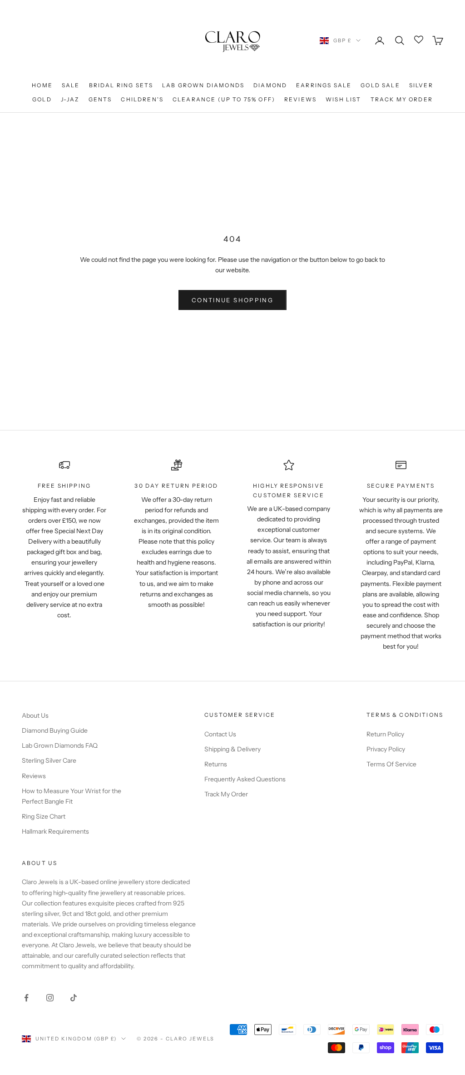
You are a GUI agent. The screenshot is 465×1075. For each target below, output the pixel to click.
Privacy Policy (385, 749)
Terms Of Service (391, 764)
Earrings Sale (323, 85)
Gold (42, 99)
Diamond (270, 85)
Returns (215, 764)
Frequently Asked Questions (245, 779)
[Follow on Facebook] (26, 997)
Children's (142, 99)
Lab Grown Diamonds (203, 85)
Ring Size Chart (43, 816)
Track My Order (402, 99)
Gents (100, 99)
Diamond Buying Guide (55, 730)
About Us (35, 715)
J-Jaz (70, 99)
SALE (71, 85)
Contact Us (220, 734)
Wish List (343, 99)
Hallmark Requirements (55, 831)
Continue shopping (232, 300)
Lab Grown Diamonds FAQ (60, 745)
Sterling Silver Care (49, 760)
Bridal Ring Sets (121, 85)
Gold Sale (380, 85)
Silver (421, 85)
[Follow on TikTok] (73, 997)
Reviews (300, 99)
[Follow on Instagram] (49, 997)
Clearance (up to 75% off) (224, 99)
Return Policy (385, 734)
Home (42, 85)
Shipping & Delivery (232, 749)
